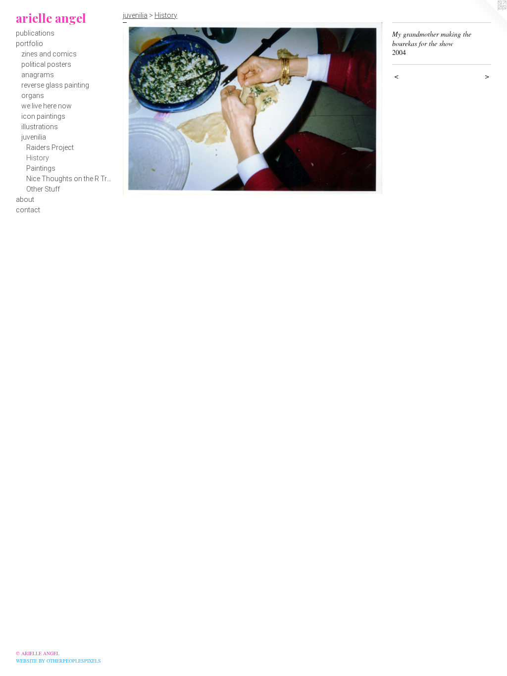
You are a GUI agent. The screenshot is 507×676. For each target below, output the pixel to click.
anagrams (37, 75)
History (37, 158)
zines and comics (49, 54)
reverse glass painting (55, 85)
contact (28, 210)
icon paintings (43, 116)
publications (35, 33)
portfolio (29, 44)
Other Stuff (43, 189)
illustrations (39, 127)
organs (32, 95)
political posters (46, 64)
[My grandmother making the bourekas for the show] (252, 108)
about (25, 199)
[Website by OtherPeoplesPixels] (487, 20)
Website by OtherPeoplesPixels (58, 660)
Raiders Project (50, 147)
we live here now (46, 106)
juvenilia (33, 137)
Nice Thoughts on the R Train (70, 179)
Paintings (40, 168)
